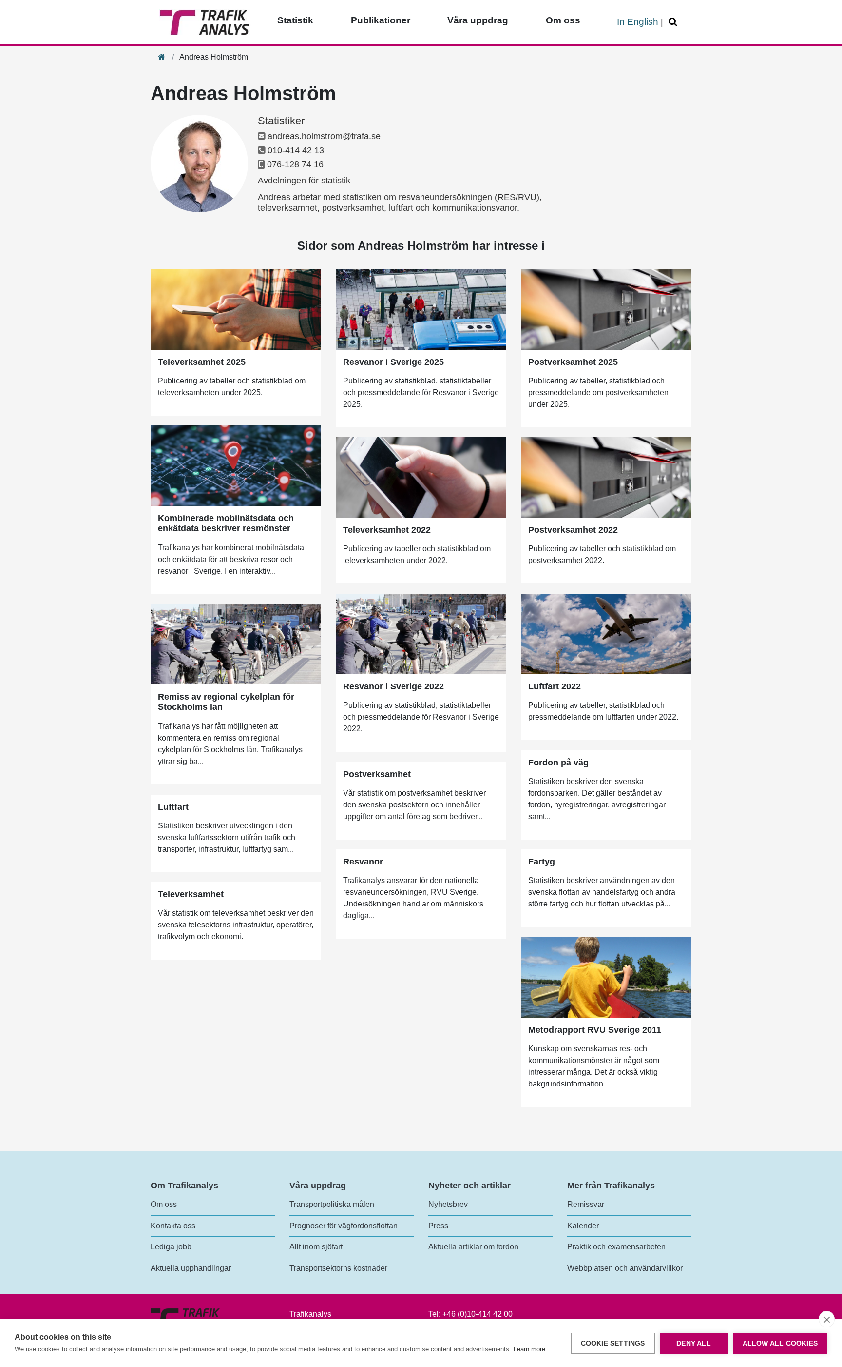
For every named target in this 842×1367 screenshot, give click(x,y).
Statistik (295, 20)
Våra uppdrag (477, 20)
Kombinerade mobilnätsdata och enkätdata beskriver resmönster (226, 523)
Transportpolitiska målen (331, 1204)
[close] (827, 1319)
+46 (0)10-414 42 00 (477, 1314)
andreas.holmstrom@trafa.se (324, 136)
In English (637, 22)
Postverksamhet (377, 774)
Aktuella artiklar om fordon (473, 1247)
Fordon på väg (558, 762)
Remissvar (585, 1204)
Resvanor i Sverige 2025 (393, 362)
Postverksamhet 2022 (573, 530)
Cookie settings (613, 1343)
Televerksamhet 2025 (202, 362)
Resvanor (363, 861)
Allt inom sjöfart (316, 1247)
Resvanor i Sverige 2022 (393, 686)
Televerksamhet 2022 (387, 530)
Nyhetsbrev (448, 1204)
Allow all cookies (780, 1343)
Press (438, 1226)
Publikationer (380, 20)
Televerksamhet (191, 894)
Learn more (529, 1349)
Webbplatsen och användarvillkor (625, 1268)
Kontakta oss (173, 1226)
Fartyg (541, 861)
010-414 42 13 (296, 150)
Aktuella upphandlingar (191, 1268)
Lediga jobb (171, 1247)
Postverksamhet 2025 (573, 362)
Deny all (693, 1343)
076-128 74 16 (295, 164)
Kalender (583, 1226)
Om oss (563, 20)
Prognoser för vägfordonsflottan (343, 1226)
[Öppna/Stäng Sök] (674, 22)
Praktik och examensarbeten (616, 1247)
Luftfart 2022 (554, 686)
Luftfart (173, 807)
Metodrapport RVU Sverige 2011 (594, 1030)
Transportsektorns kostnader (338, 1268)
